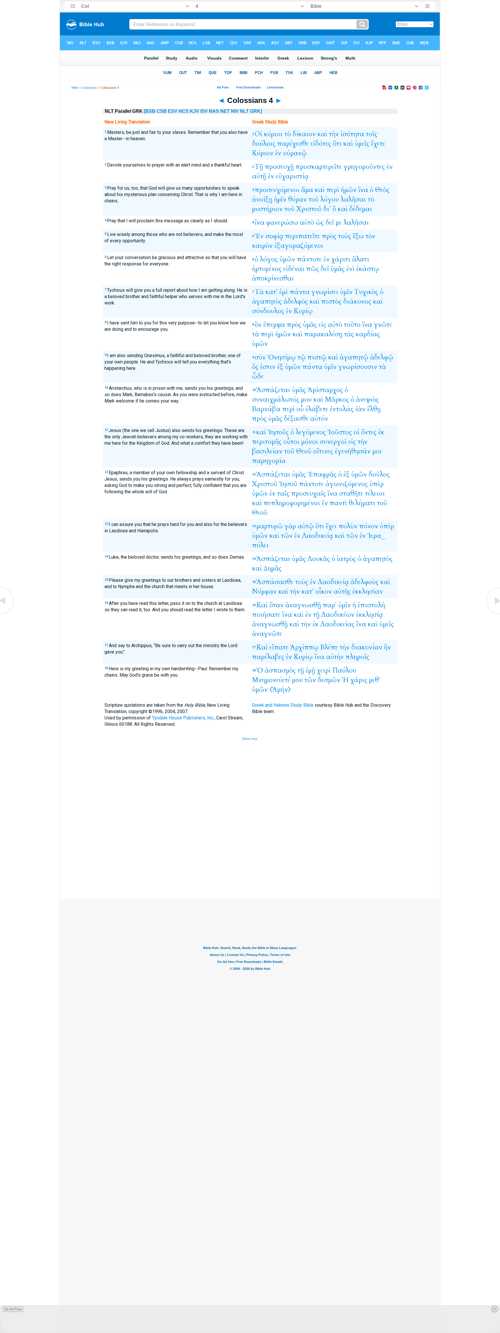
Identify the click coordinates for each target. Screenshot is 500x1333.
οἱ (356, 432)
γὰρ (290, 526)
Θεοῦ (303, 451)
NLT (244, 111)
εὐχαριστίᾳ (292, 176)
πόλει (260, 545)
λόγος (269, 259)
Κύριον (262, 153)
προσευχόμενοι (277, 189)
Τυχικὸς (366, 291)
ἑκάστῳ (367, 268)
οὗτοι (291, 441)
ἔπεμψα (274, 324)
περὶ (332, 189)
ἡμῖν (280, 199)
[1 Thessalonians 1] (493, 613)
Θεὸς (382, 189)
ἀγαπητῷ (354, 357)
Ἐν (259, 236)
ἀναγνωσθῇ (303, 605)
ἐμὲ (283, 291)
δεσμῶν (329, 679)
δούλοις (263, 143)
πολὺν (348, 526)
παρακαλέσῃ (323, 334)
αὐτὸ (307, 222)
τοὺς (344, 236)
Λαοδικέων (337, 614)
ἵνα (363, 189)
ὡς (320, 222)
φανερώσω (282, 222)
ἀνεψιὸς (367, 399)
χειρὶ (324, 670)
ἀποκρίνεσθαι (273, 278)
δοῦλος (379, 474)
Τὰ (259, 291)
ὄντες (368, 432)
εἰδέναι (293, 268)
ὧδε (258, 376)
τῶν (287, 535)
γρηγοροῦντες (364, 166)
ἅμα (307, 189)
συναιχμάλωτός (275, 399)
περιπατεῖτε (302, 236)
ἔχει (331, 526)
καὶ (322, 134)
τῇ (316, 614)
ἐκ (381, 432)
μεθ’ (374, 679)
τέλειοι (375, 493)
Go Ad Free (13, 1309)
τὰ (255, 334)
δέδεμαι (360, 208)
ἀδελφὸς (296, 301)
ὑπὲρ (377, 483)
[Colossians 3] (7, 613)
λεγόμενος (311, 432)
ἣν (387, 647)
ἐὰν (360, 409)
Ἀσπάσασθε (274, 581)
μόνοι (309, 441)
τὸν (370, 236)
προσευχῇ (279, 166)
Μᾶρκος (337, 399)
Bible (74, 87)
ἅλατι (360, 259)
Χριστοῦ (308, 208)
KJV (194, 111)
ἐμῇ (310, 670)
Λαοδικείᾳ (317, 535)
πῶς (312, 268)
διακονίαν (366, 647)
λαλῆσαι (353, 199)
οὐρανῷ (295, 153)
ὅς (255, 366)
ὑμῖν (346, 291)
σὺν (260, 357)
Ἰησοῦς (278, 432)
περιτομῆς (267, 441)
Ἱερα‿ (376, 535)
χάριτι (340, 259)
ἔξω (358, 236)
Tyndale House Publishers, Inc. (183, 718)
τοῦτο (352, 324)
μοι (377, 451)
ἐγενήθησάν (353, 451)
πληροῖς (357, 656)
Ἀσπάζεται (273, 389)
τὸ (287, 134)
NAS (214, 111)
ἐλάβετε (317, 409)
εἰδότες (320, 143)
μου (306, 399)
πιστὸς (331, 301)
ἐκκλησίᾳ (369, 614)
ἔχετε (378, 143)
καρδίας (368, 334)
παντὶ (338, 503)
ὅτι (337, 143)
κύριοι (273, 134)
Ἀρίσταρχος (325, 389)
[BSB (149, 111)
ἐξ (280, 366)
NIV (235, 111)
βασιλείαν (267, 451)
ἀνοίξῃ (262, 199)
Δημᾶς (273, 568)
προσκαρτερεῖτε (318, 166)
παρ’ (330, 605)
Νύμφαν (264, 591)
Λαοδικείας (337, 624)
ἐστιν (267, 366)
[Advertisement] (250, 857)
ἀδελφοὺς (364, 581)
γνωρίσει (324, 291)
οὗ (300, 409)
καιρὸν (262, 245)
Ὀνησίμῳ (281, 357)
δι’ (327, 208)
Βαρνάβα (266, 409)
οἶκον (323, 591)
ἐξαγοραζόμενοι (298, 245)
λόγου (329, 199)
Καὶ (262, 605)
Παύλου (344, 670)
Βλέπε (329, 647)
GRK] (256, 111)
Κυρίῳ (303, 311)
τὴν (334, 134)
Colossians (89, 87)
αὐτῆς (342, 591)
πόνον (368, 526)
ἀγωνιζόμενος (347, 483)
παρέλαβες (268, 656)
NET (225, 111)
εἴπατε (278, 647)
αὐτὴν (335, 656)
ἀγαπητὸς (267, 301)
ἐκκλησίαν (367, 591)
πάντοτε (309, 259)
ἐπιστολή (371, 605)
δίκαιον (304, 134)
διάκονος (357, 301)
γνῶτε (383, 324)
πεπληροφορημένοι (292, 503)
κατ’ (271, 291)
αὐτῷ (306, 526)
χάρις (358, 679)
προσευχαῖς (308, 493)
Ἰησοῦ (288, 483)
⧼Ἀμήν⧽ (280, 689)
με (339, 222)
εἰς (322, 324)
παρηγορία (269, 460)
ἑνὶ (350, 268)
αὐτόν (319, 418)
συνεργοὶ (333, 441)
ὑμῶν (287, 259)
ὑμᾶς (338, 268)
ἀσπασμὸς (280, 670)
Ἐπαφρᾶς (322, 474)
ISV (204, 111)
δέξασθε (296, 418)
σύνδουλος (268, 311)
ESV (172, 111)
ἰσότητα (352, 134)
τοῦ (313, 199)
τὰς (349, 334)
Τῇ (259, 166)
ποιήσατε (266, 614)
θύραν (297, 199)
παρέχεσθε (293, 143)
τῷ (301, 357)
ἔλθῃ (373, 409)
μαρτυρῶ (269, 526)
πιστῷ (316, 357)
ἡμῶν (348, 189)
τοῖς (371, 134)
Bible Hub (250, 739)
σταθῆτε (351, 493)
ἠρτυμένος (267, 268)
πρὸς (329, 236)
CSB (162, 111)
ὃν (258, 324)
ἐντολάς (342, 409)
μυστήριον (267, 208)
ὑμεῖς (362, 143)
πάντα (300, 291)
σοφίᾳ (274, 236)
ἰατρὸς (346, 558)
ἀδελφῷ (381, 357)
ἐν (278, 153)
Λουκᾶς (319, 558)
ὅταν (276, 605)
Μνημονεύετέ (271, 679)
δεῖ (330, 222)
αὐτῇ (259, 176)
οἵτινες (323, 451)
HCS (184, 111)
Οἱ (258, 134)
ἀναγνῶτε (267, 633)
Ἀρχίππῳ (304, 647)
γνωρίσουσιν (357, 366)
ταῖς (283, 493)
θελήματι (362, 503)
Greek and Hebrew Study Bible (283, 705)
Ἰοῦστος (340, 432)
